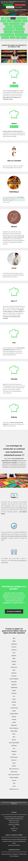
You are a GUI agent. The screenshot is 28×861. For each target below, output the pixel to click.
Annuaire (6, 816)
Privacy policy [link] (18, 7)
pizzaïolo (6, 23)
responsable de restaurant (21, 34)
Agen (14, 638)
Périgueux (14, 751)
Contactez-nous (14, 828)
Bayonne (14, 655)
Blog (14, 826)
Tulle (14, 783)
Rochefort (14, 760)
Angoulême (14, 644)
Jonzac (14, 705)
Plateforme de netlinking (14, 824)
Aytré (14, 652)
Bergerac (14, 661)
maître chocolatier (17, 21)
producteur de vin (8, 32)
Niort (14, 737)
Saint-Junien (14, 771)
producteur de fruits (18, 26)
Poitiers (14, 754)
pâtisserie (25, 21)
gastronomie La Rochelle (14, 845)
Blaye (14, 670)
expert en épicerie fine (22, 18)
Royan (14, 763)
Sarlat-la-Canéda (14, 777)
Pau (14, 748)
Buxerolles (14, 681)
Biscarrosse (14, 667)
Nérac (14, 734)
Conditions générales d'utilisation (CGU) (14, 818)
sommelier (12, 37)
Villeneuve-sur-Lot (14, 789)
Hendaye (14, 702)
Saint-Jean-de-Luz (14, 768)
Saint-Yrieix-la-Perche (14, 774)
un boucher (23, 37)
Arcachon (14, 647)
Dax (14, 696)
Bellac (14, 658)
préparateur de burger (14, 23)
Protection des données (14, 820)
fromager (9, 21)
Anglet (14, 641)
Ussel (14, 786)
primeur (22, 23)
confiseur (13, 18)
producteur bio (8, 26)
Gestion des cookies (14, 822)
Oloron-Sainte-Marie (14, 742)
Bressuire (14, 676)
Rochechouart (14, 757)
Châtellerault (14, 687)
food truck (3, 21)
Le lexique (14, 830)
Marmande (14, 725)
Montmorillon (14, 731)
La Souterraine (14, 707)
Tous (2, 18)
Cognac (14, 690)
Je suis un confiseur (14, 611)
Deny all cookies (20, 5)
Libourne (14, 716)
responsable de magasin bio (7, 34)
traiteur (18, 37)
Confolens (14, 693)
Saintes (14, 766)
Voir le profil (15, 86)
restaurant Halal (5, 37)
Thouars (14, 780)
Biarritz (14, 664)
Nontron (14, 739)
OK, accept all (8, 5)
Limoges (14, 719)
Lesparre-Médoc (14, 713)
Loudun (14, 722)
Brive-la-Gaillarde (14, 678)
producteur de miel (20, 29)
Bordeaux (14, 673)
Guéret (14, 699)
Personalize (10, 7)
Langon (14, 710)
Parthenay (14, 745)
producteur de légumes (9, 29)
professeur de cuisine (19, 32)
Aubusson (14, 649)
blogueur (7, 18)
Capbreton (14, 684)
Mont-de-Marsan (14, 728)
